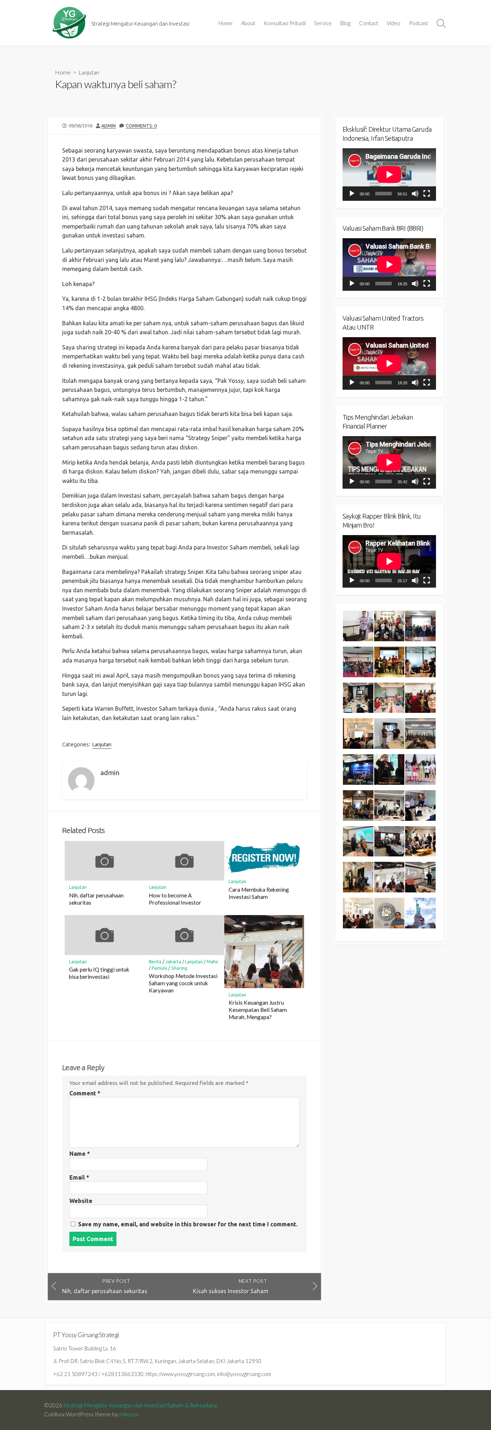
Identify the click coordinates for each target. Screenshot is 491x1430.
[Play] (351, 193)
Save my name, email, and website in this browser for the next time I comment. (188, 1224)
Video (393, 23)
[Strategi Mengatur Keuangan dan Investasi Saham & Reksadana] (69, 22)
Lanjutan (88, 72)
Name (79, 1153)
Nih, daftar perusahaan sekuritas (96, 899)
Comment (84, 1093)
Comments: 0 (141, 125)
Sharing (179, 967)
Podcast (418, 23)
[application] (389, 174)
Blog (345, 23)
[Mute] (415, 193)
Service (323, 23)
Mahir (213, 961)
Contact (368, 23)
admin (108, 125)
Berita (155, 961)
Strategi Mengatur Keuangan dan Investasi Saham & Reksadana (140, 1405)
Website (80, 1201)
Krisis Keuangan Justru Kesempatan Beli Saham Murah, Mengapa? (258, 1009)
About (248, 23)
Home (226, 23)
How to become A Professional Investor (175, 899)
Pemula (159, 967)
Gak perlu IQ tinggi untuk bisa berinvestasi (99, 973)
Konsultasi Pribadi (285, 23)
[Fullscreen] (426, 193)
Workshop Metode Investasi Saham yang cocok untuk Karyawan (183, 983)
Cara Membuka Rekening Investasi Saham (259, 893)
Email (79, 1177)
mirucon (129, 1414)
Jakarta (173, 961)
